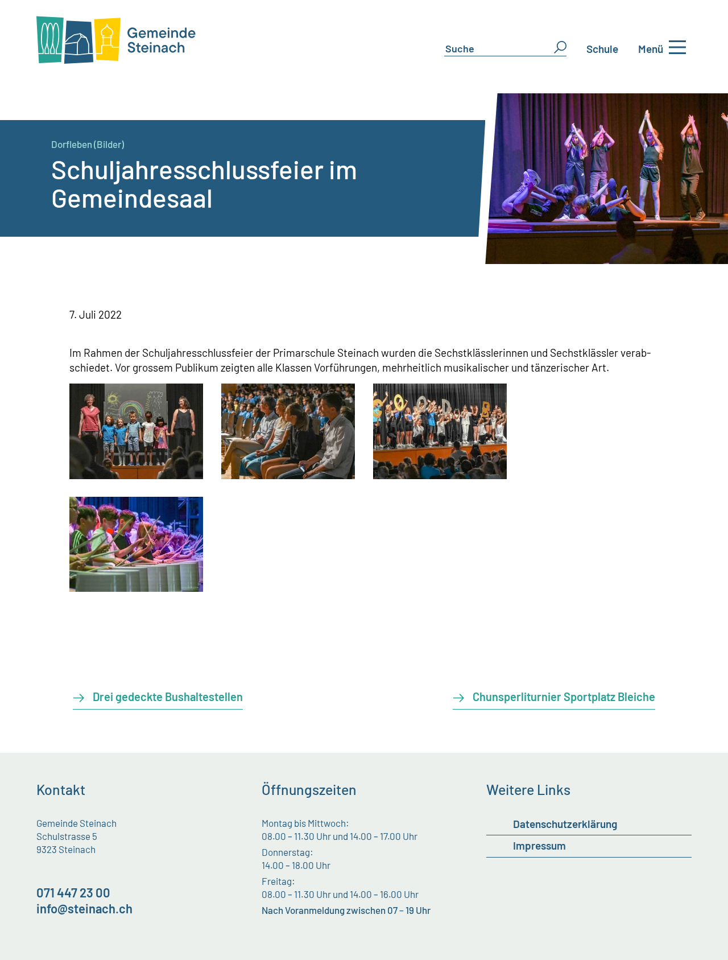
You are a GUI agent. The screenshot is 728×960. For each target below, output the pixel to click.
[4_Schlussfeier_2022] (136, 587)
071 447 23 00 (73, 892)
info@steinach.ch (84, 908)
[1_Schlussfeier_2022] (136, 474)
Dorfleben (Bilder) (87, 144)
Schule (602, 48)
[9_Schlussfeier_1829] (288, 474)
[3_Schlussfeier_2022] (440, 474)
